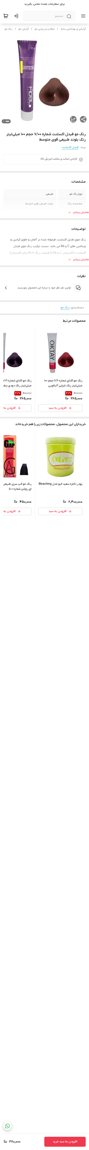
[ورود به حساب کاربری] (16, 16)
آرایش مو (23, 29)
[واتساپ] (7, 1126)
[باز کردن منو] (82, 16)
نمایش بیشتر (81, 212)
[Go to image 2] (3, 121)
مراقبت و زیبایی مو (45, 29)
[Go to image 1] (7, 121)
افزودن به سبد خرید (65, 1142)
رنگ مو (8, 29)
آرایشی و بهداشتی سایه (73, 29)
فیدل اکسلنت (70, 147)
